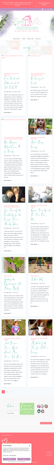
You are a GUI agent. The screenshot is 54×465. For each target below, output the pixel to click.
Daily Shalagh (11, 137)
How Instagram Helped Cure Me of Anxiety (12, 147)
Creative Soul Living (10, 73)
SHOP (23, 39)
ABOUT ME (30, 39)
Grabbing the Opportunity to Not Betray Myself (12, 284)
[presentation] (14, 63)
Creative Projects (39, 73)
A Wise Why (37, 279)
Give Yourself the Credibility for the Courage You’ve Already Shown (12, 217)
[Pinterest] (51, 9)
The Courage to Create (37, 81)
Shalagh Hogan (8, 91)
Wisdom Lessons (17, 139)
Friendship (19, 137)
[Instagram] (48, 9)
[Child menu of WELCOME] (16, 39)
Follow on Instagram (46, 423)
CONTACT (38, 39)
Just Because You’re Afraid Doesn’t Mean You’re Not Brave (13, 350)
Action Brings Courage (37, 145)
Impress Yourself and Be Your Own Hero (40, 215)
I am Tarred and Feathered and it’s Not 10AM (12, 83)
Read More (8, 112)
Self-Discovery (8, 139)
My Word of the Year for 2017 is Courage (39, 347)
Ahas (32, 73)
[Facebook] (42, 9)
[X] (45, 9)
